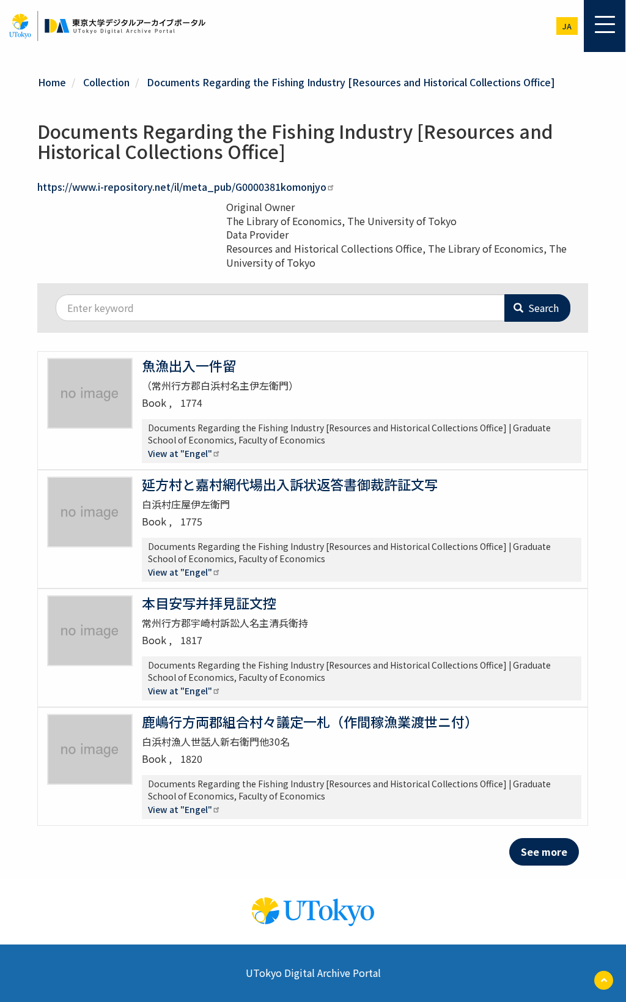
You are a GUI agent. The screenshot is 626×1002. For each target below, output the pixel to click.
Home (52, 82)
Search (542, 307)
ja (567, 26)
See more (544, 851)
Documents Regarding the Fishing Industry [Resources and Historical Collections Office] (351, 82)
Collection (106, 82)
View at (180, 453)
